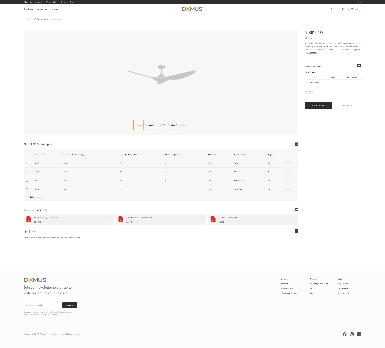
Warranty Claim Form (319, 284)
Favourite (347, 105)
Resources (42, 9)
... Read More (312, 53)
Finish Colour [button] (240, 154)
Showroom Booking (289, 293)
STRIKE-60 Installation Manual (139, 217)
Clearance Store (67, 2)
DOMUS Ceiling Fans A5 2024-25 (47, 217)
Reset (308, 91)
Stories (54, 9)
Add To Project (319, 105)
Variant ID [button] (39, 154)
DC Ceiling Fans (41, 19)
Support (313, 293)
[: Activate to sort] (291, 155)
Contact (38, 2)
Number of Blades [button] (173, 154)
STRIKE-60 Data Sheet (228, 217)
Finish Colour (310, 72)
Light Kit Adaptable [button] (128, 154)
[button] (350, 9)
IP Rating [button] (212, 154)
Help (359, 2)
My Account (343, 284)
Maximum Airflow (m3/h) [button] (74, 154)
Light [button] (270, 154)
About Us (28, 2)
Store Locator (344, 288)
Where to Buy (51, 2)
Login (340, 279)
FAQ (311, 288)
